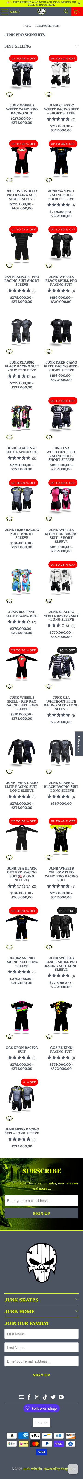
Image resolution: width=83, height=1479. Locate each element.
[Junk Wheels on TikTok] (45, 1397)
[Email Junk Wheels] (21, 1397)
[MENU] (2, 11)
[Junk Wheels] (41, 11)
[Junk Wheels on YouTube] (61, 1397)
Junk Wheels (32, 1468)
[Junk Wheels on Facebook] (29, 1397)
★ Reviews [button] (79, 743)
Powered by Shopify (57, 1468)
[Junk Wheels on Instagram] (37, 1397)
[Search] (66, 11)
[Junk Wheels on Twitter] (53, 1397)
